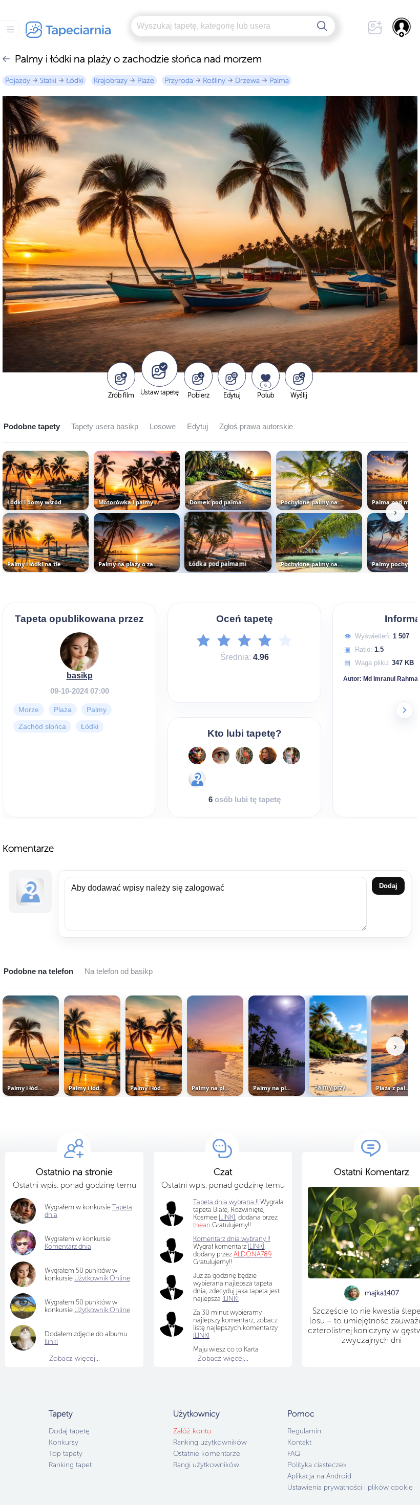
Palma (279, 80)
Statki (48, 80)
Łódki (74, 80)
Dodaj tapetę (69, 1431)
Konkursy (63, 1442)
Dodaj (388, 886)
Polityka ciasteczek (317, 1464)
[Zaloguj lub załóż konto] (402, 27)
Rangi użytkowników (206, 1464)
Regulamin (304, 1431)
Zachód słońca (42, 726)
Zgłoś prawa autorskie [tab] (256, 426)
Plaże (145, 80)
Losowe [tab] (163, 426)
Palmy (97, 709)
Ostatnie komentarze (206, 1453)
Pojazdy (17, 80)
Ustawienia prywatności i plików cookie (350, 1487)
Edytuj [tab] (197, 426)
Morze (28, 709)
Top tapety (65, 1453)
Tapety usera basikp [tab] (104, 426)
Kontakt (299, 1442)
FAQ (293, 1453)
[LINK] (256, 1246)
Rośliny (214, 80)
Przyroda (178, 80)
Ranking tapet (70, 1464)
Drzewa (247, 80)
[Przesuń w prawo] (404, 710)
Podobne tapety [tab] (32, 426)
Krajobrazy (111, 80)
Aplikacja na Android (319, 1476)
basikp (80, 675)
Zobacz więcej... (74, 1358)
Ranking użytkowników (210, 1442)
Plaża (63, 709)
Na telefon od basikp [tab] (119, 971)
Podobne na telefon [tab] (38, 971)
